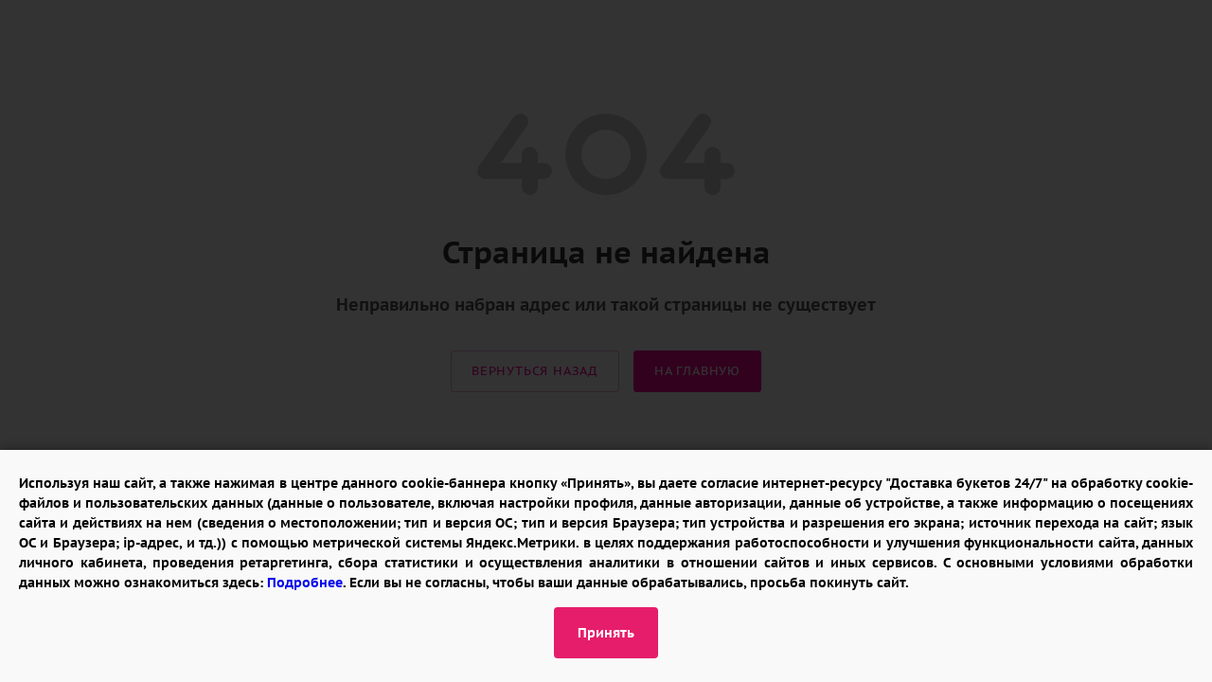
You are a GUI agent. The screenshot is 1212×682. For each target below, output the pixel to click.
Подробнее (305, 582)
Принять (606, 632)
